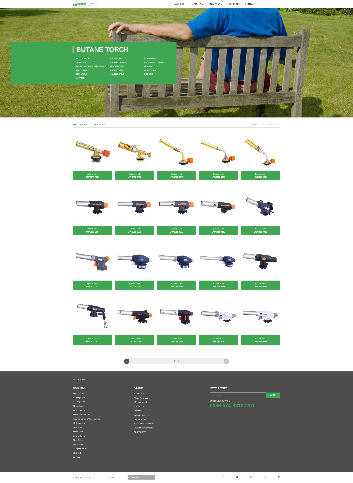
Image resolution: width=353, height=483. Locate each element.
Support (233, 4)
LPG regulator (117, 66)
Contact (250, 4)
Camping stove (117, 74)
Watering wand (140, 402)
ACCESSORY (140, 432)
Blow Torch (150, 70)
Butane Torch (117, 70)
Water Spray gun (141, 398)
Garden (197, 4)
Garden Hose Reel (142, 415)
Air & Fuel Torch (118, 62)
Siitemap (112, 477)
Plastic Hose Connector (144, 423)
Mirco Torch (82, 74)
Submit (272, 395)
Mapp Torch (81, 70)
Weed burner (82, 58)
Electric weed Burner (155, 62)
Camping (178, 4)
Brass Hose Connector (143, 428)
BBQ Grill (148, 74)
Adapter (80, 78)
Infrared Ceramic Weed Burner (91, 66)
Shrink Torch (82, 62)
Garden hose (139, 406)
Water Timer (139, 394)
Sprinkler (137, 411)
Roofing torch (117, 58)
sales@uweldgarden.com (271, 4)
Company (215, 4)
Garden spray (140, 419)
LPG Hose (148, 66)
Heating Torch (151, 58)
